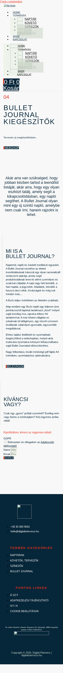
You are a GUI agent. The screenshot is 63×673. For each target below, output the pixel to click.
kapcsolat (20, 39)
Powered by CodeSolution (31, 660)
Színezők (32, 26)
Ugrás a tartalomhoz (11, 1)
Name (7, 449)
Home (16, 12)
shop (16, 36)
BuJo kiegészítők (26, 31)
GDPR (7, 438)
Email (7, 454)
